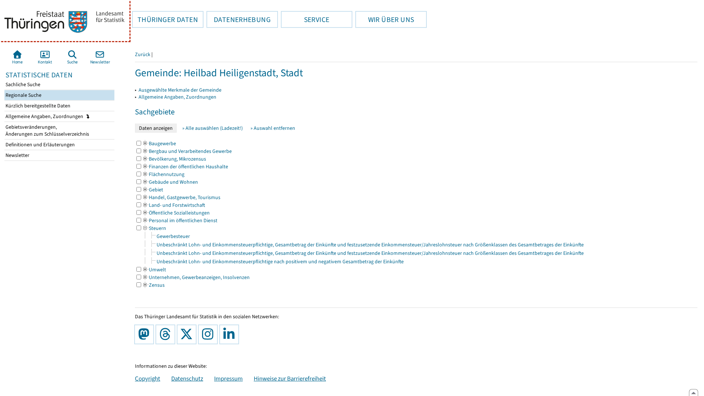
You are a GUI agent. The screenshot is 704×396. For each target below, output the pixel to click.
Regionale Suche (22, 95)
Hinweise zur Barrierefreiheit (290, 378)
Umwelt (154, 269)
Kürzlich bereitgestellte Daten (37, 105)
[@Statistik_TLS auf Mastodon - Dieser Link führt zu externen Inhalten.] (145, 334)
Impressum (228, 378)
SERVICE (305, 19)
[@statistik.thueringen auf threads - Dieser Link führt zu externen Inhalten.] (166, 334)
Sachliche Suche (22, 84)
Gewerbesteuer (173, 236)
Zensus (153, 285)
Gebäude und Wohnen (170, 182)
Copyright (147, 378)
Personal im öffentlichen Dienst (179, 220)
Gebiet (152, 189)
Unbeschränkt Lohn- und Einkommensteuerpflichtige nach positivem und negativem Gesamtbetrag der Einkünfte (280, 261)
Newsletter (16, 155)
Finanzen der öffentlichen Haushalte (185, 166)
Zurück (142, 54)
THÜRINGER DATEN (165, 19)
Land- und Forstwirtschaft (173, 205)
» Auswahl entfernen (272, 128)
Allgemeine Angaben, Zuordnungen (44, 116)
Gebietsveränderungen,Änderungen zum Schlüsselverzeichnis (46, 131)
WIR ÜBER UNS (384, 19)
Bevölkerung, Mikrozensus (174, 158)
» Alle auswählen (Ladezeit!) (212, 128)
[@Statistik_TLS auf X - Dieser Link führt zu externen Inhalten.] (188, 334)
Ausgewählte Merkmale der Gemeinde (180, 90)
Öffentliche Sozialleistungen (176, 212)
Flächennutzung (163, 174)
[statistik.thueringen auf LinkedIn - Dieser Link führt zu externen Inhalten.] (230, 334)
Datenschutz (187, 378)
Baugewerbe (159, 143)
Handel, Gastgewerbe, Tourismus (181, 197)
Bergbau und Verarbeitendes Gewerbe (187, 151)
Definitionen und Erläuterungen (39, 144)
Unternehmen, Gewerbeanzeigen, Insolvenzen (196, 277)
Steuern (154, 228)
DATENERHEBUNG (238, 19)
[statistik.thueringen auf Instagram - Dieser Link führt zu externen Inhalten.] (209, 334)
